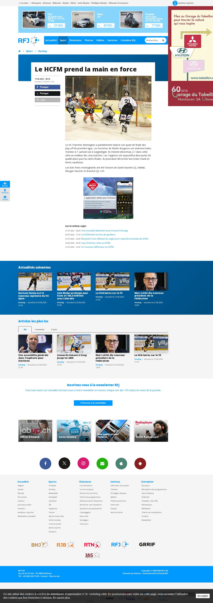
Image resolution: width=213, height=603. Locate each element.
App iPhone (121, 463)
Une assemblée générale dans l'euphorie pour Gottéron (33, 357)
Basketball (53, 493)
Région (21, 485)
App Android (140, 463)
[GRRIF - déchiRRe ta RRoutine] (147, 545)
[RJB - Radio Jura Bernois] (65, 545)
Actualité (51, 40)
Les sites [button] (24, 3)
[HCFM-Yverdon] (108, 108)
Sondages (84, 520)
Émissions (76, 40)
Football (52, 485)
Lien (42, 100)
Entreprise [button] (36, 3)
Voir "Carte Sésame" (36, 431)
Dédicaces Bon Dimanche (91, 501)
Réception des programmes (154, 489)
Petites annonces (118, 501)
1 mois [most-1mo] (54, 329)
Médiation (146, 508)
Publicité (145, 497)
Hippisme (53, 508)
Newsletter (146, 520)
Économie (22, 497)
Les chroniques (86, 489)
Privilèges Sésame (99, 3)
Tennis (51, 512)
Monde (21, 493)
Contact (145, 516)
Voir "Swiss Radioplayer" (113, 431)
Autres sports (55, 528)
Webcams (57, 3)
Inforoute (47, 3)
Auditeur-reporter (186, 3)
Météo (113, 497)
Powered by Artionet (132, 573)
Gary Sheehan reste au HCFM (87, 243)
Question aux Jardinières (91, 508)
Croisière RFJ (128, 40)
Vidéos (100, 40)
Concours (84, 524)
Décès (73, 3)
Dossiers (21, 508)
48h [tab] (25, 329)
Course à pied (55, 524)
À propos (146, 485)
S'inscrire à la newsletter (93, 403)
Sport (63, 40)
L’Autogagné (85, 512)
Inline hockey (55, 520)
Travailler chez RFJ (150, 501)
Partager (44, 87)
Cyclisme (53, 501)
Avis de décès (117, 512)
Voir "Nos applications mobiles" (75, 431)
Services (112, 40)
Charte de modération (152, 512)
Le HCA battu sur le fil (109, 293)
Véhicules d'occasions (118, 3)
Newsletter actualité (27, 516)
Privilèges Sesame (119, 493)
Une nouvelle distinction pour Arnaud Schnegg (96, 230)
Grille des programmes (90, 497)
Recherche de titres (89, 493)
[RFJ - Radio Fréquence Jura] (119, 545)
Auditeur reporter (26, 512)
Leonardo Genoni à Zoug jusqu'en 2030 (72, 356)
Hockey (42, 51)
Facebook (45, 463)
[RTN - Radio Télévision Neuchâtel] (92, 545)
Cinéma (114, 489)
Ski (50, 505)
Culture (21, 501)
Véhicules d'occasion (120, 485)
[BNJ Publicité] (38, 545)
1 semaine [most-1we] (39, 329)
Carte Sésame (84, 3)
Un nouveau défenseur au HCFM (89, 247)
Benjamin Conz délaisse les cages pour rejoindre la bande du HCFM (106, 238)
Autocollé (84, 516)
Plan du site (54, 576)
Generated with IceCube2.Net (155, 573)
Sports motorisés (56, 516)
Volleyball (53, 497)
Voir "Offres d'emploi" (152, 431)
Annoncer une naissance (91, 505)
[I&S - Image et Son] (92, 555)
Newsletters (102, 463)
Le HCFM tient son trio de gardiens (90, 234)
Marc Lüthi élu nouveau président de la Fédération (149, 295)
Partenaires (147, 505)
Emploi (66, 3)
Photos (89, 40)
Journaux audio (24, 505)
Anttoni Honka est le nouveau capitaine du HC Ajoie (33, 295)
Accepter (203, 596)
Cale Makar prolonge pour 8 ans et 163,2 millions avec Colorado (72, 295)
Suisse (20, 489)
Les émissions (86, 485)
